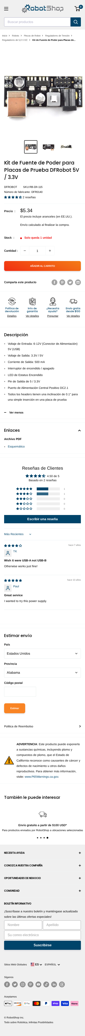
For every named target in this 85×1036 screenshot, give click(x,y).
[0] (77, 8)
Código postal (13, 682)
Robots (15, 35)
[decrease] (24, 250)
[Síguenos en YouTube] (38, 984)
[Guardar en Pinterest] (62, 282)
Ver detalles (32, 315)
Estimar (14, 708)
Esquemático (16, 446)
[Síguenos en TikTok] (46, 984)
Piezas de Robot (32, 35)
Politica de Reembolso (18, 726)
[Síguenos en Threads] (62, 984)
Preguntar (52, 315)
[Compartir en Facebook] (54, 282)
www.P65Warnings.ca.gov (41, 776)
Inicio (4, 35)
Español (51, 964)
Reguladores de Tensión (57, 35)
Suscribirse (43, 945)
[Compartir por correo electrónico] (78, 282)
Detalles (12, 315)
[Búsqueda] (76, 22)
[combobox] (37, 22)
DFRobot (10, 187)
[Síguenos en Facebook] (7, 984)
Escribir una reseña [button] (42, 519)
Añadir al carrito (42, 266)
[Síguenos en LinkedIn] (54, 984)
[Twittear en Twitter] (70, 282)
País (7, 644)
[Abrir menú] (6, 8)
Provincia (10, 663)
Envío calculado (30, 224)
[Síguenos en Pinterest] (30, 984)
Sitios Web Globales (15, 964)
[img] (13, 545)
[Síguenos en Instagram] (23, 984)
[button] (13, 197)
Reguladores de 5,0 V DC (15, 40)
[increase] (50, 250)
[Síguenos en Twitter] (15, 984)
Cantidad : (11, 250)
